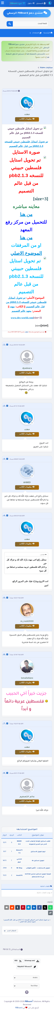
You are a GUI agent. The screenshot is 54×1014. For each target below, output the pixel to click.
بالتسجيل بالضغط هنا (35, 54)
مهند (12, 306)
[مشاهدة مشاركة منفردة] (7, 345)
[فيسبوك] (39, 907)
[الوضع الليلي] (50, 3)
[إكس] (45, 907)
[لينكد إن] (34, 907)
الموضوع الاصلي (26, 253)
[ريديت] (12, 907)
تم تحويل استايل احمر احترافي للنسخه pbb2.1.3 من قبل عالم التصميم (26, 920)
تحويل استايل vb (38, 861)
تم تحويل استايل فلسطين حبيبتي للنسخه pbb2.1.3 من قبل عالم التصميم (26, 302)
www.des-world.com (22, 317)
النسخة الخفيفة (24, 967)
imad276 (19, 875)
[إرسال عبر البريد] (6, 907)
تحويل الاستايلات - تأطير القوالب (38, 868)
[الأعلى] (27, 992)
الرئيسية (47, 33)
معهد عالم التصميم (21, 311)
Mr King (19, 868)
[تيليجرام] (28, 907)
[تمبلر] (17, 907)
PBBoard (18, 1008)
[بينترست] (23, 907)
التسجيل (40, 4)
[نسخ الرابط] (50, 913)
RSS (16, 961)
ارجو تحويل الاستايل (38, 852)
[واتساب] (50, 907)
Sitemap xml (29, 961)
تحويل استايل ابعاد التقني (28, 921)
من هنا (26, 214)
